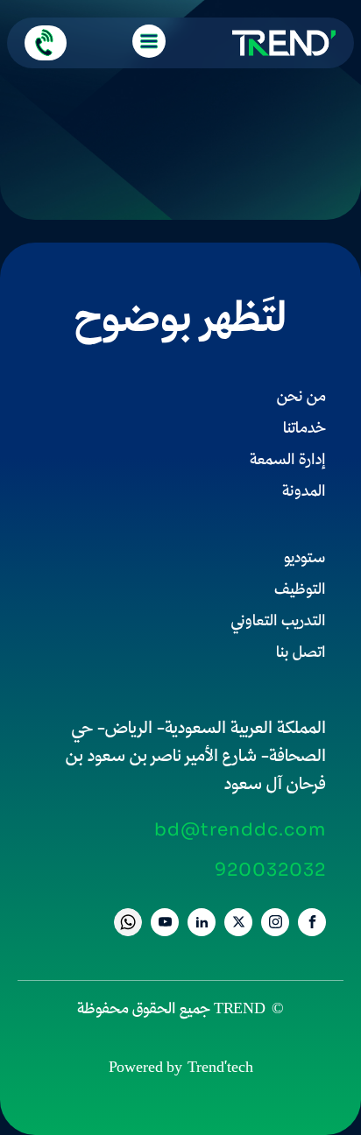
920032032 (270, 870)
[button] (46, 42)
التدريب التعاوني (278, 622)
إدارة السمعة (288, 461)
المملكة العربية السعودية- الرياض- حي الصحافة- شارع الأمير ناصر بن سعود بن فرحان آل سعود (196, 757)
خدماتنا (304, 429)
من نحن (301, 398)
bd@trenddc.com (240, 830)
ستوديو (305, 559)
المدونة (304, 492)
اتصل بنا (301, 654)
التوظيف (300, 591)
